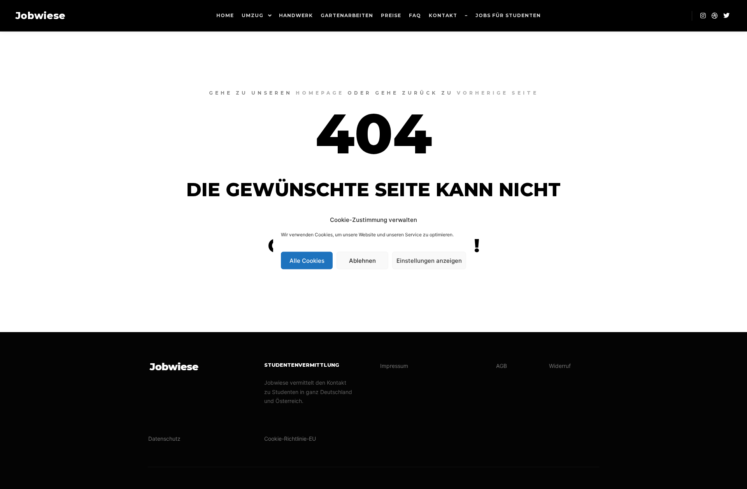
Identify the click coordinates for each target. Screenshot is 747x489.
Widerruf (560, 365)
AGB (501, 365)
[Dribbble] (715, 16)
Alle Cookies (306, 260)
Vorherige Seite (497, 93)
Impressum (394, 365)
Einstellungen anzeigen (429, 260)
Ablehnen (362, 260)
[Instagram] (703, 16)
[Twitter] (726, 16)
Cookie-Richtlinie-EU (290, 438)
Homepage (320, 93)
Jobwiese (40, 15)
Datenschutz (164, 438)
